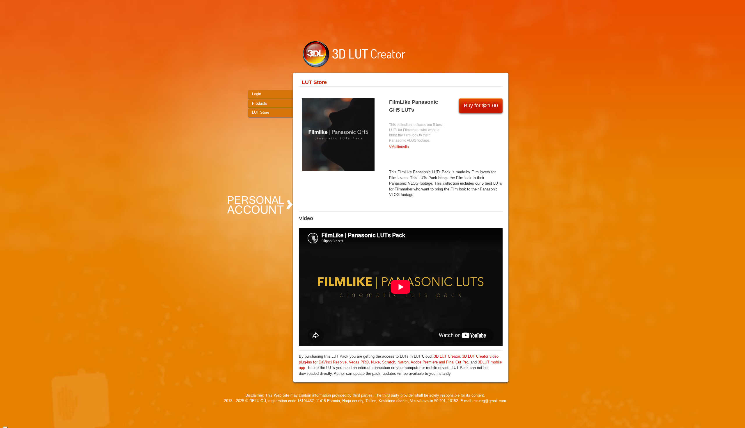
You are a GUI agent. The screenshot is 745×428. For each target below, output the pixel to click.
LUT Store (314, 82)
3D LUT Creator (447, 356)
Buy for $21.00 (481, 105)
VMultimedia (399, 147)
